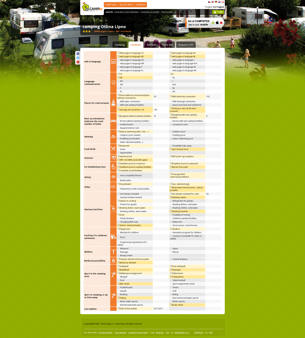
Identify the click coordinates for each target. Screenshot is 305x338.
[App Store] (217, 30)
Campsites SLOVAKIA (150, 11)
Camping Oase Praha (137, 332)
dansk (222, 2)
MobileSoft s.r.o (182, 332)
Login (220, 12)
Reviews (151, 44)
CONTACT (140, 4)
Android (159, 332)
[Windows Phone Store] (223, 30)
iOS (167, 332)
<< (96, 44)
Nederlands (219, 2)
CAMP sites (111, 4)
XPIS (211, 332)
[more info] (196, 30)
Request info (186, 44)
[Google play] (212, 30)
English (212, 2)
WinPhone (198, 332)
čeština (209, 2)
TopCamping (120, 332)
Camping (120, 44)
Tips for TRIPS (126, 4)
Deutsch (216, 2)
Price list (168, 44)
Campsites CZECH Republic (126, 11)
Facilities (136, 44)
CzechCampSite (105, 332)
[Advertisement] (238, 95)
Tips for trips (167, 11)
